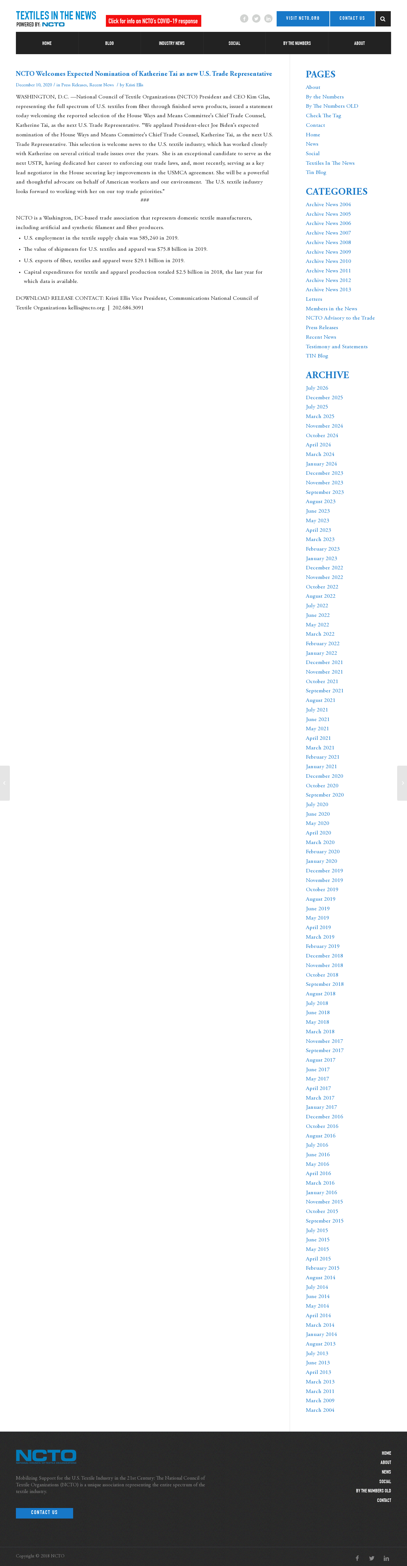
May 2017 (317, 1079)
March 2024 (320, 455)
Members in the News (331, 309)
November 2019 (324, 881)
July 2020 (317, 805)
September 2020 (325, 795)
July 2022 (317, 606)
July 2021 (317, 710)
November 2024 (324, 426)
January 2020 (321, 861)
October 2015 (322, 1212)
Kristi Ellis (134, 85)
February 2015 (323, 1268)
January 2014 (321, 1335)
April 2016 (318, 1174)
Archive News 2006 (328, 224)
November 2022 (324, 578)
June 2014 (318, 1297)
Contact (315, 125)
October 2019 (322, 890)
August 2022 (320, 596)
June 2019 (318, 909)
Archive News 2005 (328, 214)
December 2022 (324, 568)
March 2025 (320, 417)
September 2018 (325, 984)
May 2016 (317, 1164)
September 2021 (325, 691)
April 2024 (318, 445)
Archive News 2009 (328, 252)
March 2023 (320, 540)
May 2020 (317, 823)
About (313, 87)
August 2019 (320, 899)
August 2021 (320, 701)
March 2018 (320, 1032)
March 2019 (320, 937)
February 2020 (323, 852)
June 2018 (318, 1013)
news (386, 1472)
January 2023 (321, 559)
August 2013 (320, 1344)
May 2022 (317, 625)
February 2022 (323, 644)
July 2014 (317, 1287)
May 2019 (317, 918)
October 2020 (322, 786)
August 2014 (320, 1278)
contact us (352, 18)
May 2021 (317, 729)
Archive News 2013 (328, 290)
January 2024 (321, 464)
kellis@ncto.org (86, 308)
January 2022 (321, 653)
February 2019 (323, 946)
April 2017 (318, 1089)
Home (313, 135)
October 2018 (322, 975)
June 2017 (318, 1070)
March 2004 (320, 1410)
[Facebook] (244, 18)
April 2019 (318, 928)
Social (313, 154)
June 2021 (318, 720)
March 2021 (320, 748)
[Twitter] (256, 18)
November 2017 (324, 1041)
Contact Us (44, 1513)
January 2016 (321, 1193)
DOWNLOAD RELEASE (44, 298)
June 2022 (318, 615)
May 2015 (317, 1249)
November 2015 (324, 1202)
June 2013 (318, 1363)
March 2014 (320, 1325)
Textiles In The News (330, 163)
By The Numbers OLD (332, 106)
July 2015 (317, 1231)
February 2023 (323, 549)
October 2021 (322, 682)
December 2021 (324, 663)
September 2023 (325, 492)
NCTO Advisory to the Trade (340, 318)
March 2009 (320, 1401)
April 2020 (318, 833)
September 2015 (325, 1221)
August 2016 (320, 1136)
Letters (314, 299)
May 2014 (317, 1306)
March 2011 (320, 1392)
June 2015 (318, 1240)
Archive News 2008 (328, 243)
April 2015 (318, 1259)
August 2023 (320, 502)
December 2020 (324, 776)
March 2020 (320, 843)
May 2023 (317, 521)
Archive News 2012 (328, 281)
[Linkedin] (268, 18)
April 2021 (318, 738)
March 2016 (320, 1183)
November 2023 (324, 483)
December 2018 (324, 956)
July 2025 (317, 407)
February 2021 (323, 757)
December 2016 (324, 1117)
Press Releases (74, 85)
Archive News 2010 (328, 261)
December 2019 (324, 871)
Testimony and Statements (337, 347)
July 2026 (317, 388)
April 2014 (318, 1316)
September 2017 (325, 1051)
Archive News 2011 (328, 271)
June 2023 (318, 511)
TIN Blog (317, 356)
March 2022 (320, 634)
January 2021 (321, 767)
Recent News (101, 85)
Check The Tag (323, 116)
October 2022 (322, 587)
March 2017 (320, 1098)
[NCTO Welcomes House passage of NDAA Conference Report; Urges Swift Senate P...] (5, 783)
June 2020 (318, 814)
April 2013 (318, 1372)
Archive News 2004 (328, 205)
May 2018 (317, 1022)
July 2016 (317, 1145)
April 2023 (318, 530)
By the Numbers (325, 97)
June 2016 (318, 1155)
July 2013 (317, 1354)
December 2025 (324, 398)
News (312, 144)
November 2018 (324, 966)
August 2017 (320, 1060)
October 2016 (322, 1126)
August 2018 (320, 994)
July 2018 (317, 1004)
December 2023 (324, 473)
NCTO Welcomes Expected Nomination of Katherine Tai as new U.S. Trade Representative (144, 74)
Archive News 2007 (328, 233)
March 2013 (320, 1382)
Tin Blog (316, 173)
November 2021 (324, 672)
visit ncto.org (303, 18)
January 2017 (321, 1107)
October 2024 (322, 436)
